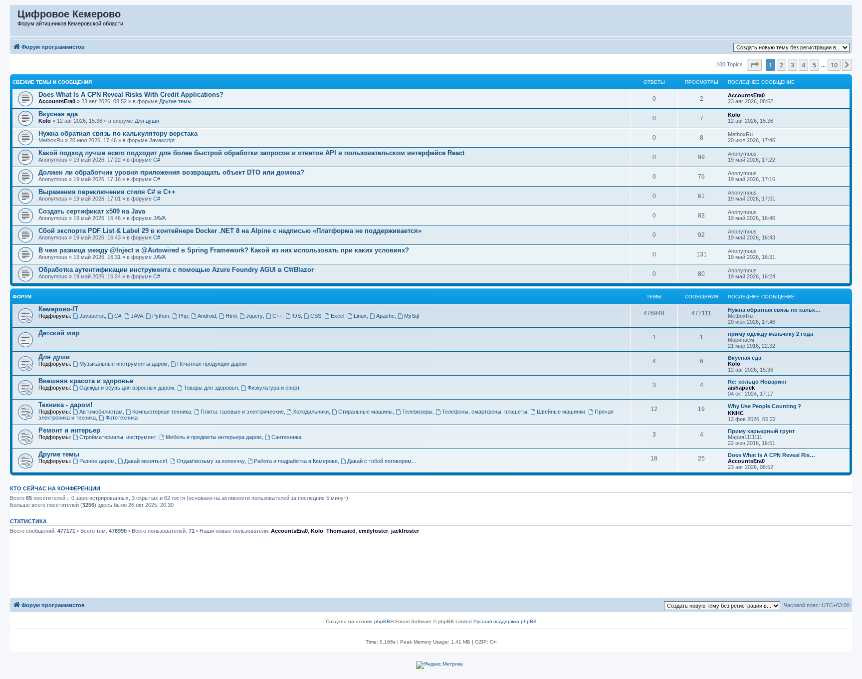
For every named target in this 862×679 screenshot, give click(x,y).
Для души (147, 121)
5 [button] (814, 64)
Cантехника (286, 437)
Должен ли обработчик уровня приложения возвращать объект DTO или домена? (171, 172)
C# (156, 160)
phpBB (382, 621)
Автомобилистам (101, 412)
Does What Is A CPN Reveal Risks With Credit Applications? (130, 94)
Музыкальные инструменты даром (123, 364)
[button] (754, 65)
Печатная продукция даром (212, 364)
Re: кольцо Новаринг (757, 382)
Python (160, 316)
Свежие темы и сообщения (52, 82)
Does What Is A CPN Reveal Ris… (771, 455)
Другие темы (175, 101)
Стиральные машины (365, 412)
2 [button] (781, 64)
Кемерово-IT (58, 309)
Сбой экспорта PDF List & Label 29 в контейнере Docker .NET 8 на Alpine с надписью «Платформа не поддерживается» (230, 230)
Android (207, 316)
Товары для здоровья (211, 388)
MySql (411, 316)
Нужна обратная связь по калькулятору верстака (118, 133)
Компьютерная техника (161, 412)
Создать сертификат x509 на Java (91, 211)
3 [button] (792, 64)
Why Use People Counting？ (765, 406)
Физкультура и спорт (273, 388)
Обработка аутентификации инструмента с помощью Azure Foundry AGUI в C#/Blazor (176, 269)
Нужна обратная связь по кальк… (774, 310)
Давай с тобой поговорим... (381, 461)
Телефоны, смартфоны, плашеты (484, 412)
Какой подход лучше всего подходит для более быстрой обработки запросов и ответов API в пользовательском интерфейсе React (251, 153)
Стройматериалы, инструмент (117, 437)
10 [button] (834, 64)
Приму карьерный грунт (761, 431)
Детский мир (58, 333)
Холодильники (311, 412)
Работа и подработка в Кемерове (296, 461)
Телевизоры (417, 412)
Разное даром (97, 461)
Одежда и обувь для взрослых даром (126, 388)
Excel (337, 316)
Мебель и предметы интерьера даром (214, 437)
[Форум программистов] (14, 16)
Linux (360, 316)
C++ (277, 316)
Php (183, 316)
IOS (296, 316)
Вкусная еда (58, 114)
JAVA (159, 218)
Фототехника (121, 418)
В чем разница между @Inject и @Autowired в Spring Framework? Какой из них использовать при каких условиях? (223, 250)
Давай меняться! (145, 461)
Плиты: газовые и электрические (242, 412)
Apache (385, 316)
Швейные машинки (561, 412)
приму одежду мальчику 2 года (770, 334)
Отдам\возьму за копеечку (211, 461)
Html (230, 316)
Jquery (254, 316)
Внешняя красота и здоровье (85, 381)
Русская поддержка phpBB (505, 621)
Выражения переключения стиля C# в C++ (107, 192)
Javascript (162, 140)
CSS (315, 316)
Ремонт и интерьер (69, 430)
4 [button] (803, 64)
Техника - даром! (65, 405)
